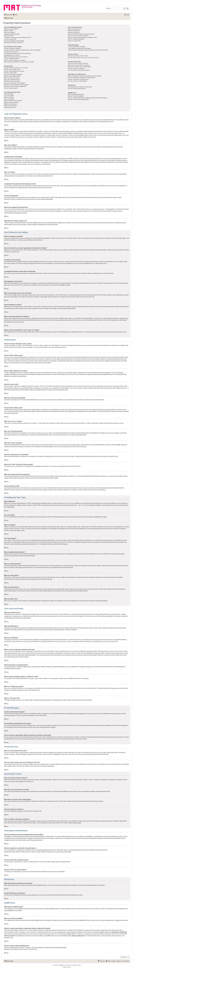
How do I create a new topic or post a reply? (16, 67)
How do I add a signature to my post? (14, 71)
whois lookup (8, 932)
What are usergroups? (74, 32)
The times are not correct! (11, 51)
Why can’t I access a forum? (12, 77)
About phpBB (8, 910)
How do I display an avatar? (11, 58)
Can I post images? (9, 99)
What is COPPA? (8, 30)
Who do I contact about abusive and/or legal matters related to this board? (87, 97)
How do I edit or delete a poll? (12, 76)
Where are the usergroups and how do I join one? (81, 34)
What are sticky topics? (10, 104)
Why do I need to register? (11, 29)
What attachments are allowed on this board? (80, 87)
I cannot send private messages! (76, 46)
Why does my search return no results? (78, 65)
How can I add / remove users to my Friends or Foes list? (83, 57)
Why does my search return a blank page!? (79, 66)
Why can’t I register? (9, 32)
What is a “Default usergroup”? (76, 39)
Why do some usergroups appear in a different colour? (82, 37)
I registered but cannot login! (11, 34)
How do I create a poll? (10, 72)
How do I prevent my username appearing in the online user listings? (22, 50)
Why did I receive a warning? (12, 81)
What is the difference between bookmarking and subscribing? (84, 76)
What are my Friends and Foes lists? (78, 55)
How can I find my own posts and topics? (79, 70)
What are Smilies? (9, 97)
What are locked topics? (10, 105)
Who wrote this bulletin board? (76, 94)
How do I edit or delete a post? (12, 69)
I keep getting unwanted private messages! (79, 48)
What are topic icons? (10, 107)
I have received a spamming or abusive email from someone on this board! (88, 50)
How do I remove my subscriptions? (77, 81)
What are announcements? (11, 102)
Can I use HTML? (9, 95)
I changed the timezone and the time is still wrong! (17, 53)
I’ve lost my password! (10, 39)
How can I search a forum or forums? (78, 63)
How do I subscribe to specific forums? (78, 79)
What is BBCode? (9, 94)
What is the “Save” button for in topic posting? (16, 84)
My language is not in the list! (12, 55)
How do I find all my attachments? (77, 88)
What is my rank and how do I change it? (15, 60)
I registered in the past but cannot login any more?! (17, 37)
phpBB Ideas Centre (85, 920)
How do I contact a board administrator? (78, 99)
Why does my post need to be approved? (15, 86)
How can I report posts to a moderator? (14, 83)
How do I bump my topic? (11, 88)
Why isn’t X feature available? (76, 96)
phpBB (62, 285)
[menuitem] (15, 14)
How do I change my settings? (12, 48)
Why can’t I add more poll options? (13, 74)
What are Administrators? (74, 29)
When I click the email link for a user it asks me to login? (19, 62)
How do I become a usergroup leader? (78, 35)
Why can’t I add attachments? (12, 79)
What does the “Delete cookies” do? (13, 42)
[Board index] (13, 7)
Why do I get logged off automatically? (14, 41)
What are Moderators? (74, 30)
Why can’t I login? (9, 35)
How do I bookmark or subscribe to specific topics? (81, 77)
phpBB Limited (54, 908)
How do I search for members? (76, 68)
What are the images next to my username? (16, 56)
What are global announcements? (13, 100)
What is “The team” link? (74, 41)
